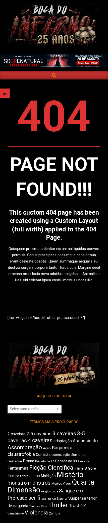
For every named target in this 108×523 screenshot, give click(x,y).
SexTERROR (48, 498)
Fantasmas (18, 468)
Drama (28, 461)
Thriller (58, 505)
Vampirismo (16, 513)
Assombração (25, 447)
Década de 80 (66, 461)
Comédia (43, 455)
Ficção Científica (51, 467)
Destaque (15, 461)
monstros (39, 483)
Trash (74, 505)
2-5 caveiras (38, 433)
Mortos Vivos (61, 483)
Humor (13, 476)
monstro (17, 483)
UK (83, 506)
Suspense (77, 498)
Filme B (80, 468)
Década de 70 (44, 461)
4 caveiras (40, 440)
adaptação (62, 441)
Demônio (78, 454)
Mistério (70, 474)
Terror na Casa (38, 506)
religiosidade (49, 491)
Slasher (62, 498)
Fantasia (83, 461)
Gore (92, 468)
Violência (36, 512)
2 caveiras (16, 433)
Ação (47, 448)
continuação (60, 455)
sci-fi (34, 498)
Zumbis (54, 513)
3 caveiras (64, 433)
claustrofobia (21, 454)
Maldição (48, 476)
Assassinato (85, 440)
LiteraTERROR (30, 476)
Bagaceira (62, 448)
